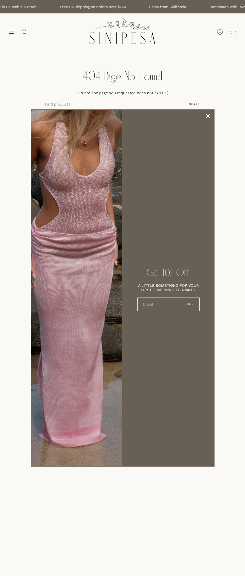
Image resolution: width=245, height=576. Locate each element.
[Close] (208, 116)
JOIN (190, 304)
